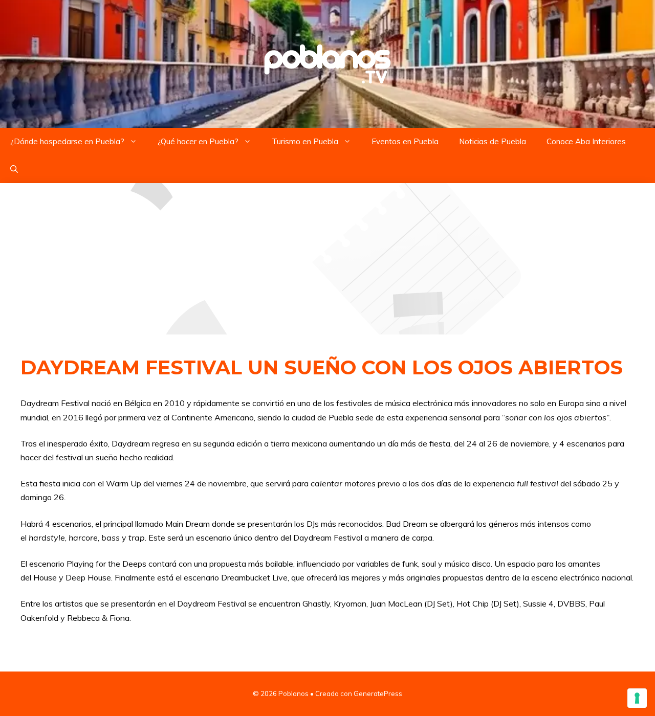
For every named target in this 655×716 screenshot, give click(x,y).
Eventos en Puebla (405, 141)
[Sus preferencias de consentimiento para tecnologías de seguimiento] (637, 698)
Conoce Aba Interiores (586, 141)
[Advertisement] (327, 258)
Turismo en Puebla (305, 141)
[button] (14, 169)
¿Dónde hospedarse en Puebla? (67, 141)
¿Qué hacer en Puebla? (198, 141)
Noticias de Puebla (492, 141)
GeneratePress (378, 693)
